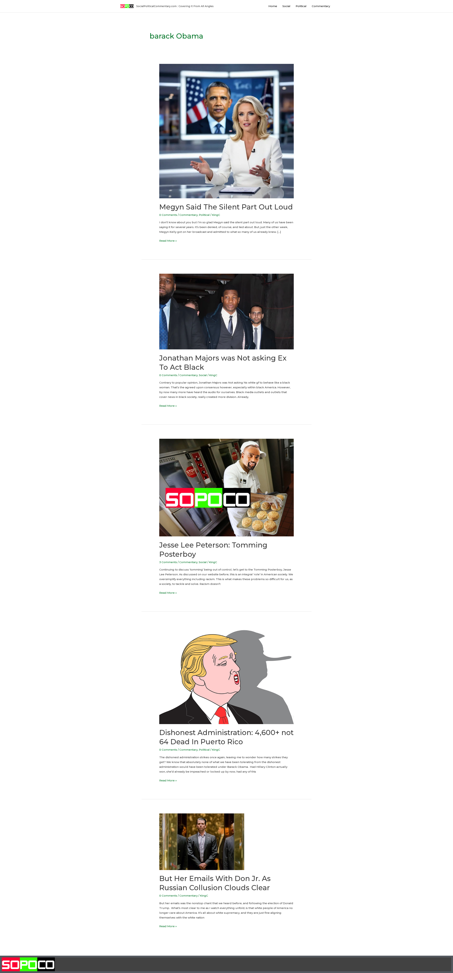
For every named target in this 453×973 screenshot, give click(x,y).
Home (272, 6)
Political (301, 6)
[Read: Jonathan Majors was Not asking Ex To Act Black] (226, 311)
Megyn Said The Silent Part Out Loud (226, 207)
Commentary (321, 6)
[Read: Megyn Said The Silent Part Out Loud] (226, 131)
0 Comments (168, 215)
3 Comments (168, 562)
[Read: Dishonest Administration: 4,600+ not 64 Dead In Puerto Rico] (226, 674)
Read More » (168, 240)
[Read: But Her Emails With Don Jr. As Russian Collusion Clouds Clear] (201, 841)
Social (286, 6)
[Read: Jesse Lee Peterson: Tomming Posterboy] (226, 487)
